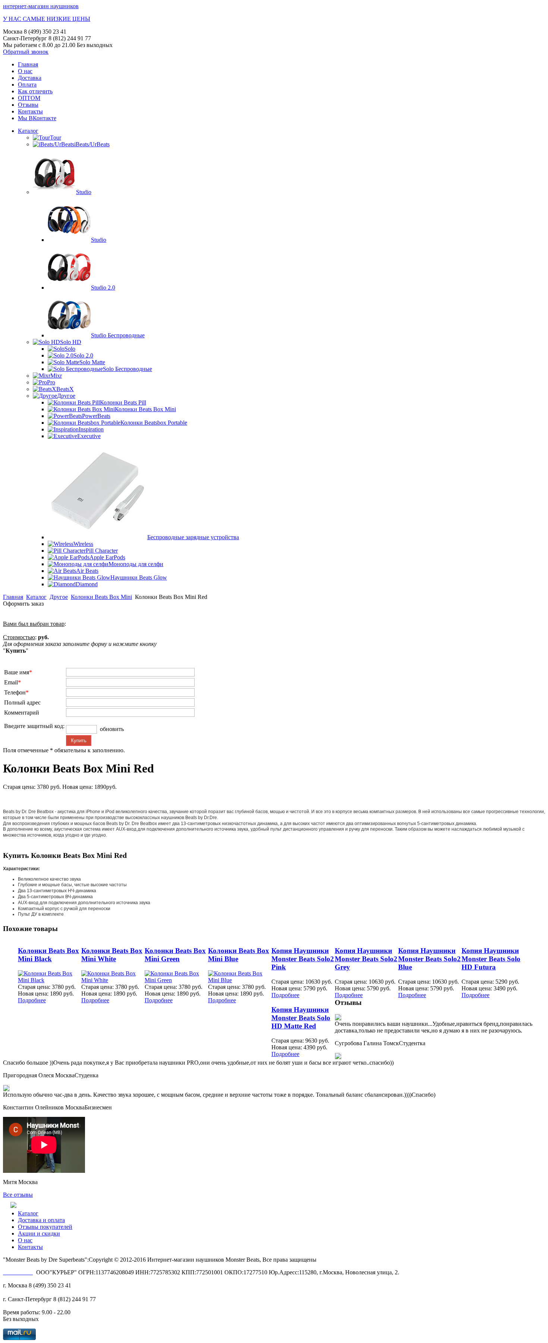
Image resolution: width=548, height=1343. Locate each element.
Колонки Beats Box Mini (101, 597)
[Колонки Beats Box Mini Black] (49, 980)
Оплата (27, 84)
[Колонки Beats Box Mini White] (113, 980)
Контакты (30, 111)
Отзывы (28, 104)
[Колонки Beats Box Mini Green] (176, 980)
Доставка (29, 78)
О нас (25, 71)
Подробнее (32, 1000)
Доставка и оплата (41, 1220)
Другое (59, 597)
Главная (28, 64)
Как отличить (35, 91)
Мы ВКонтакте (37, 118)
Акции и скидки (39, 1233)
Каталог (28, 131)
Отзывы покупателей (45, 1227)
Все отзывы (18, 1194)
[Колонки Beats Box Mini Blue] (239, 980)
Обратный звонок (25, 52)
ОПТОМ (29, 98)
